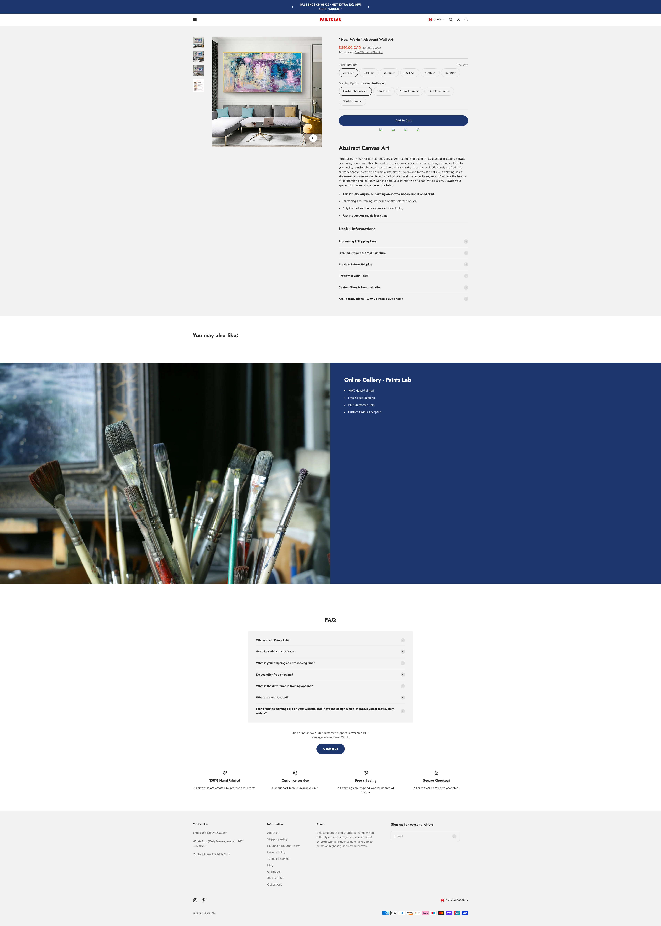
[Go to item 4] (198, 86)
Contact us (330, 748)
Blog (270, 865)
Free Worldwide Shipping (369, 52)
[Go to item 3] (198, 71)
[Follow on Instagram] (195, 900)
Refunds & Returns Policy (283, 845)
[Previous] (292, 6)
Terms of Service (278, 858)
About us (273, 832)
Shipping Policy (277, 839)
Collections (274, 884)
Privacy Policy (276, 852)
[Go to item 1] (198, 43)
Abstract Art (275, 878)
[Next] (368, 6)
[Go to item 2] (198, 57)
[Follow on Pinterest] (204, 900)
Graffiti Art (274, 871)
